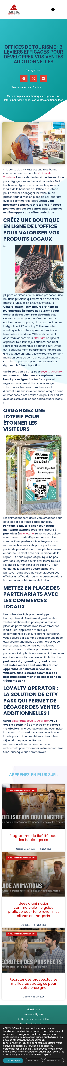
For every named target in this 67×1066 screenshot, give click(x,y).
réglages (47, 1054)
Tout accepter (13, 1060)
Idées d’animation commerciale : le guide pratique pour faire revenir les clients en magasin (33, 909)
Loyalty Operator (52, 371)
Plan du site (33, 1009)
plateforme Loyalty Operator (30, 721)
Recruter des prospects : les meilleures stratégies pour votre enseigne (34, 983)
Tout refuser (34, 1060)
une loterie (27, 533)
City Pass (39, 338)
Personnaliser (53, 1060)
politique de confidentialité (25, 1054)
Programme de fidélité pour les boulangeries (33, 837)
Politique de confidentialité (33, 1019)
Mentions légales (33, 1014)
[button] (23, 78)
